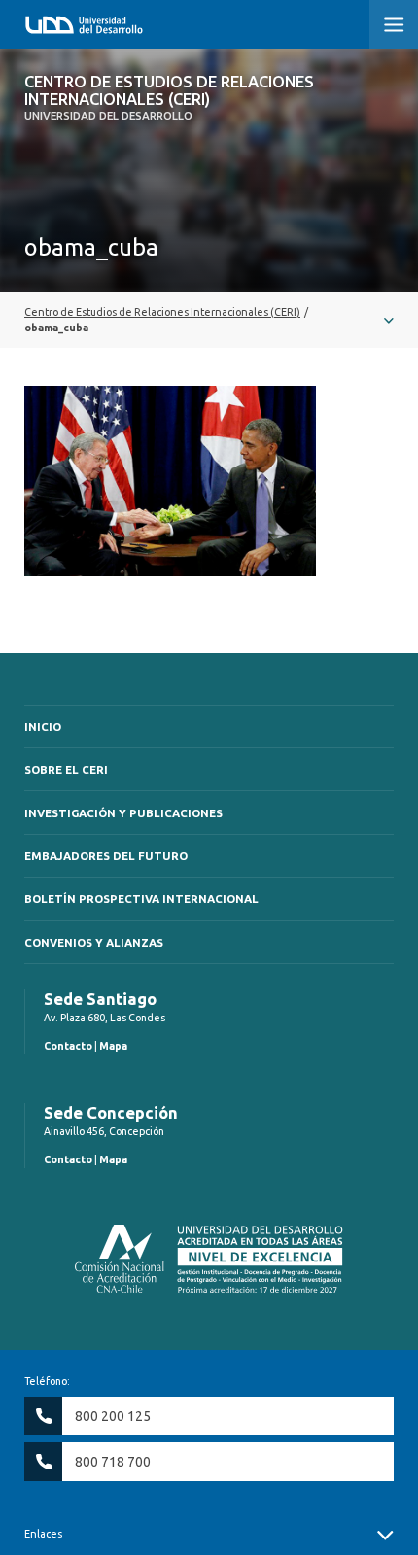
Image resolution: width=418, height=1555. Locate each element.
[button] (393, 24)
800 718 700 (113, 1461)
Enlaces (43, 1533)
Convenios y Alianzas (93, 942)
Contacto (68, 1046)
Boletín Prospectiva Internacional (141, 898)
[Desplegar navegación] (209, 320)
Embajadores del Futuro (106, 855)
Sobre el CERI (66, 769)
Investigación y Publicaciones (123, 813)
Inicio (42, 726)
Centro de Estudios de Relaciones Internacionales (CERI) (169, 97)
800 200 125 (113, 1416)
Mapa (113, 1046)
